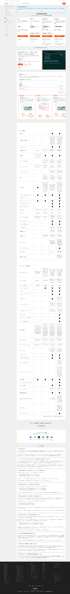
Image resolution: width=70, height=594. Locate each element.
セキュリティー (33, 591)
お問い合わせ (44, 578)
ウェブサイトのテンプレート (34, 578)
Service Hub (5, 572)
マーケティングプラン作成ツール (34, 574)
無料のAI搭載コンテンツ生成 (20, 573)
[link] (10, 8)
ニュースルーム (44, 573)
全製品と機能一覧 (6, 565)
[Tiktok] (42, 586)
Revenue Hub (5, 576)
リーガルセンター (20, 591)
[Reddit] (39, 586)
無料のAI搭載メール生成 (19, 572)
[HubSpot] (6, 3)
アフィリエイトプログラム (57, 582)
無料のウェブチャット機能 (20, 568)
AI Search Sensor (33, 568)
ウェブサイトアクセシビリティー (40, 591)
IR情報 (43, 571)
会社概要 (44, 565)
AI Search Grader (33, 571)
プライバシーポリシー (26, 591)
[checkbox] (41, 86)
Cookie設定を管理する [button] (49, 591)
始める (64, 3)
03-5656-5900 (41, 425)
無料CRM (5, 568)
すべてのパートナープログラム (57, 575)
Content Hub (5, 573)
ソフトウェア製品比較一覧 (34, 577)
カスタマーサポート (56, 565)
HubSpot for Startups (56, 579)
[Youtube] (32, 586)
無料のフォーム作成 (19, 580)
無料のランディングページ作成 (20, 577)
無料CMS (5, 577)
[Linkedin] (37, 586)
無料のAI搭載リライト (19, 569)
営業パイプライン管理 (6, 581)
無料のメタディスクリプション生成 (21, 581)
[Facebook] (27, 586)
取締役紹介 (44, 569)
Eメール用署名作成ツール (34, 565)
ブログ (43, 574)
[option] (21, 81)
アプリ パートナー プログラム (57, 578)
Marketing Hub (6, 569)
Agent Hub (18, 565)
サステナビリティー (45, 577)
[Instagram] (30, 586)
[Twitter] (35, 586)
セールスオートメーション (7, 580)
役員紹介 (44, 568)
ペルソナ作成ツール (33, 569)
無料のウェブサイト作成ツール (20, 576)
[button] (23, 39)
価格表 (24, 3)
